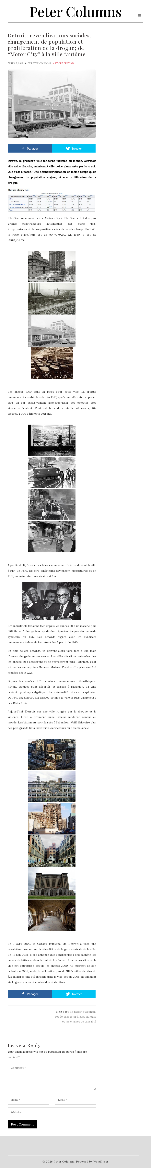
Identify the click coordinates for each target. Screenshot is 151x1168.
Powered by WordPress (92, 1161)
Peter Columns (75, 11)
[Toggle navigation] (139, 16)
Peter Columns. (64, 1161)
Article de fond (63, 63)
